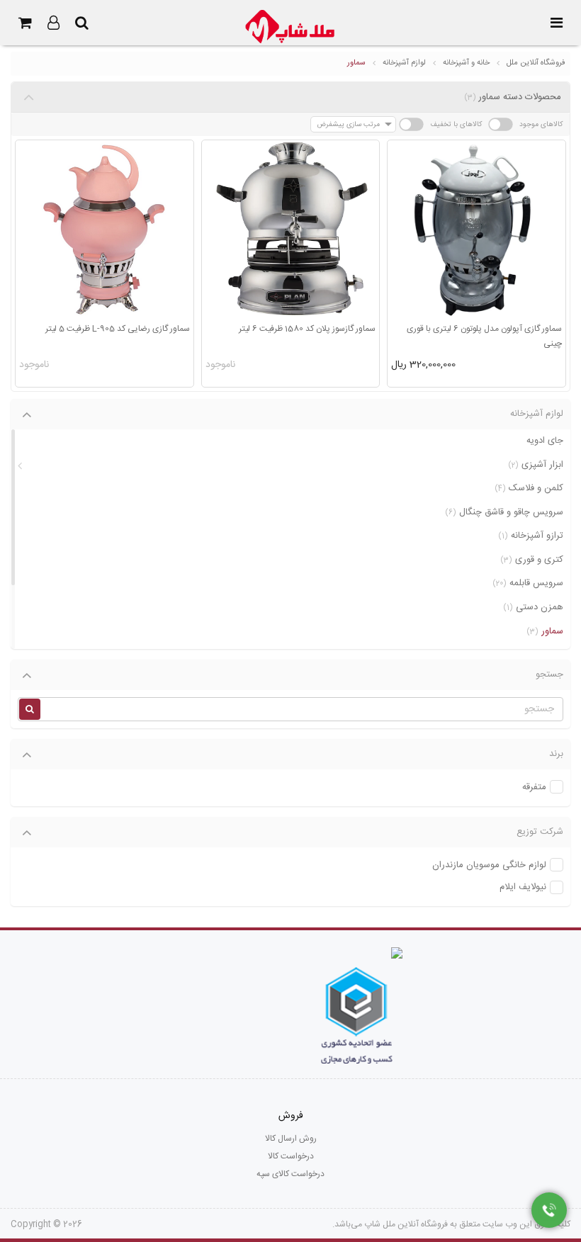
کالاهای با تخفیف (456, 124)
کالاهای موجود (541, 124)
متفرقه (534, 787)
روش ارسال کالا (291, 1138)
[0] (25, 23)
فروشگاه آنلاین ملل (536, 63)
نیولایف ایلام (523, 887)
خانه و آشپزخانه (466, 63)
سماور (356, 63)
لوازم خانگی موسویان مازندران (489, 865)
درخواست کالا (291, 1156)
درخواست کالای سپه (290, 1174)
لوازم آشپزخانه (404, 63)
